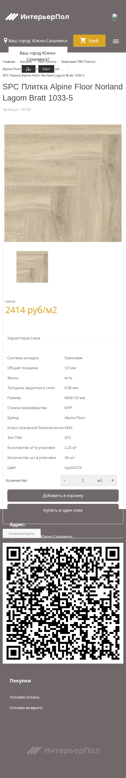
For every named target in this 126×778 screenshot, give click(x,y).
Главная (9, 61)
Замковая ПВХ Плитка (78, 61)
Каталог (26, 61)
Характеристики (23, 338)
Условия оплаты (25, 697)
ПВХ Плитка (47, 61)
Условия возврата (26, 707)
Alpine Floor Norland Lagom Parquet (31, 69)
